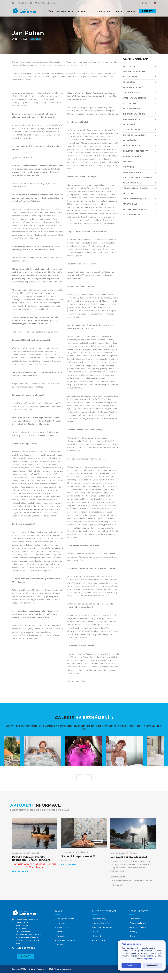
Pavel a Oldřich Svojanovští (138, 177)
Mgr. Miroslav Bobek (134, 71)
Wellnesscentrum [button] (100, 11)
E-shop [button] (119, 11)
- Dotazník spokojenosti (102, 927)
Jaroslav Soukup (132, 172)
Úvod (15, 39)
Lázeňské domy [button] (66, 11)
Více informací (20, 871)
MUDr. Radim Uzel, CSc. (135, 199)
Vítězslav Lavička (132, 130)
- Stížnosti (96, 936)
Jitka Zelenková (131, 215)
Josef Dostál (130, 103)
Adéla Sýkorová (132, 183)
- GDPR (95, 931)
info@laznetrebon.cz (47, 3)
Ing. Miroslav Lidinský (134, 135)
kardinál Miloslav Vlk (135, 209)
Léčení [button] (49, 11)
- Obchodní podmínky (101, 923)
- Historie (59, 931)
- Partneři (59, 936)
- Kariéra (133, 936)
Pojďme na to (150, 958)
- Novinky (133, 931)
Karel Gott (129, 66)
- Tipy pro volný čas (137, 923)
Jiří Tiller (128, 193)
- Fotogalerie (61, 923)
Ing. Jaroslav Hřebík (134, 114)
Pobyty (82, 11)
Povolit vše (131, 965)
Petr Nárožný (130, 140)
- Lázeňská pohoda (137, 927)
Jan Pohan (36, 39)
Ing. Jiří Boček (130, 77)
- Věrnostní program (138, 940)
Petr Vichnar (130, 204)
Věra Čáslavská (131, 93)
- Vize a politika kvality (65, 918)
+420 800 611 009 (23, 3)
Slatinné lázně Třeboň (25, 853)
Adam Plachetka (132, 156)
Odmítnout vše (152, 965)
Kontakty (25, 956)
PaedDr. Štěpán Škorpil (135, 188)
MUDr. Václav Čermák (134, 98)
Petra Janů (129, 124)
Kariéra (131, 11)
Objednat (147, 11)
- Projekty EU (61, 944)
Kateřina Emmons (132, 109)
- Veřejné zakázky (100, 940)
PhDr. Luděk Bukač (133, 87)
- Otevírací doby (99, 918)
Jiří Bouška (129, 82)
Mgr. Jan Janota (131, 119)
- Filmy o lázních (62, 927)
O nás (24, 39)
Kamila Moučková (132, 146)
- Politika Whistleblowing (66, 940)
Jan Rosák (128, 167)
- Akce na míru (135, 918)
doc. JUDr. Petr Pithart (136, 151)
